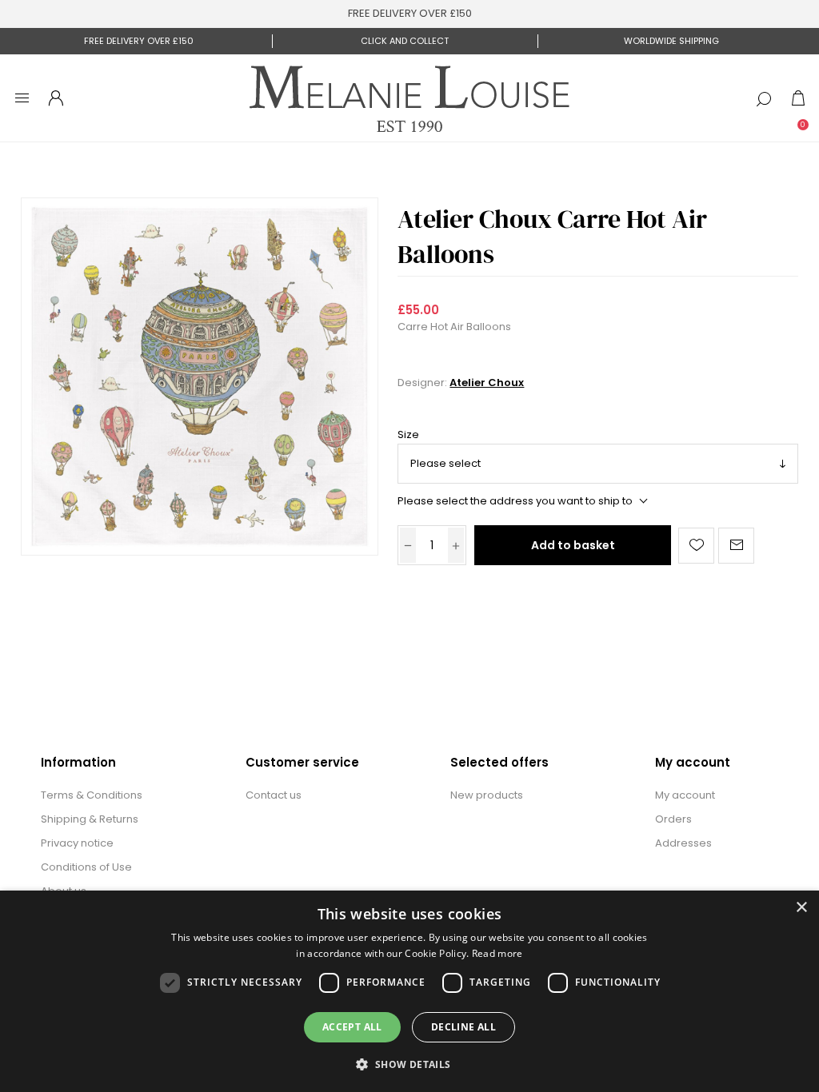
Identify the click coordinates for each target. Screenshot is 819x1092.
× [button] (801, 908)
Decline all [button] (463, 1027)
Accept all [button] (352, 1027)
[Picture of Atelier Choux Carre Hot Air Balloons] (200, 376)
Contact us (274, 795)
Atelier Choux (486, 382)
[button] (409, 1063)
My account (685, 795)
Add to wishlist (696, 546)
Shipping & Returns (89, 819)
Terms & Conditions (91, 795)
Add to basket (573, 545)
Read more (497, 953)
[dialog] (409, 991)
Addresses (683, 843)
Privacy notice (77, 843)
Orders (673, 819)
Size (408, 435)
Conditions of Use (86, 867)
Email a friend (736, 546)
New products (486, 795)
